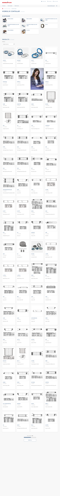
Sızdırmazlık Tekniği (7, 8)
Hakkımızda (17, 5)
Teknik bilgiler (10, 5)
